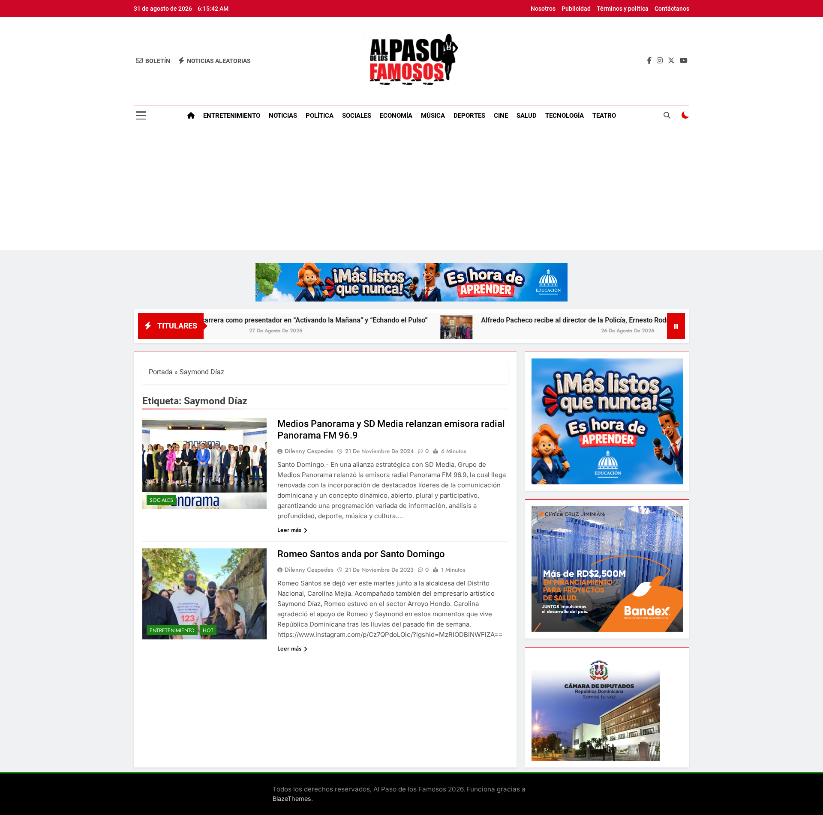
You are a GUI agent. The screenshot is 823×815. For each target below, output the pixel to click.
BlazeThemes (292, 798)
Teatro (604, 115)
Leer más (289, 529)
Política (319, 115)
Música (433, 115)
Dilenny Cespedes (309, 451)
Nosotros (543, 8)
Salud (527, 115)
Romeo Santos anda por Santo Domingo (361, 554)
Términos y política (623, 8)
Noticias (283, 115)
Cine (501, 115)
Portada (161, 372)
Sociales (356, 115)
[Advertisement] (411, 190)
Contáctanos (672, 8)
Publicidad (576, 8)
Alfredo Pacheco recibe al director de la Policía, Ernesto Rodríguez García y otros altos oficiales (586, 320)
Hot (208, 630)
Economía (396, 115)
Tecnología (564, 115)
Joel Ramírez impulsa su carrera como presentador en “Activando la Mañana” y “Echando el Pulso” (234, 320)
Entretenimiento (231, 115)
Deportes (469, 115)
